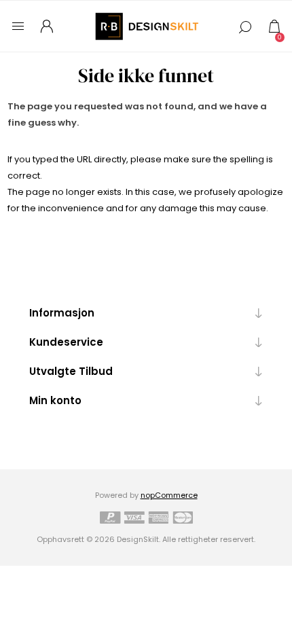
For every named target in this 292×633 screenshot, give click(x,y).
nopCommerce (169, 495)
